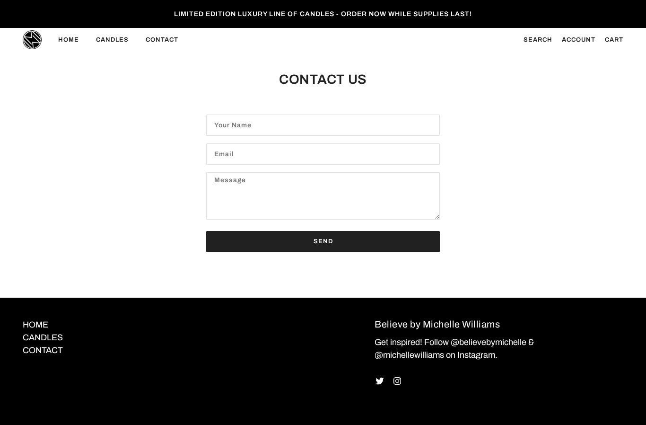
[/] (32, 40)
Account (578, 39)
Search (538, 39)
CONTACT (43, 350)
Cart (614, 39)
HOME (35, 324)
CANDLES (43, 337)
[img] (380, 381)
